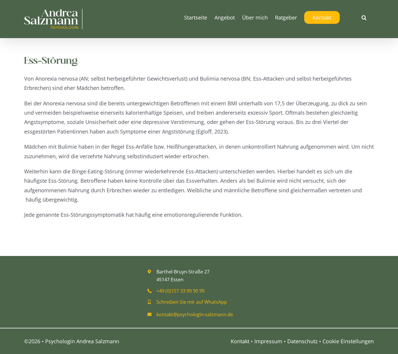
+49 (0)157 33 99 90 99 (180, 291)
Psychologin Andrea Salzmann (82, 341)
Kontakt (240, 341)
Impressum (268, 341)
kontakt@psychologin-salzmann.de (194, 314)
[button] (364, 17)
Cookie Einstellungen (348, 341)
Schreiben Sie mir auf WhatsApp (191, 302)
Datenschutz (302, 341)
